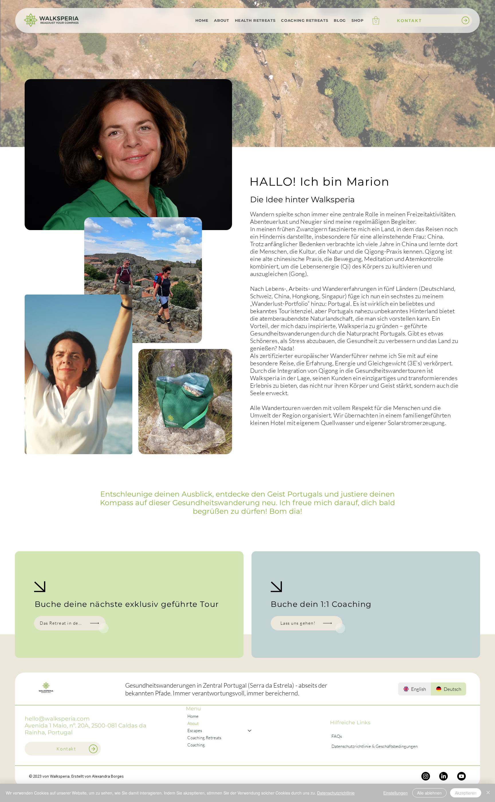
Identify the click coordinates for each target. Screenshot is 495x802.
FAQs (336, 736)
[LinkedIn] (443, 776)
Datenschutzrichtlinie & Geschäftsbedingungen (374, 746)
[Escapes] (250, 730)
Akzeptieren (465, 793)
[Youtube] (461, 776)
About (193, 723)
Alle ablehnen (429, 793)
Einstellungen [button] (395, 793)
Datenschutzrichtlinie (336, 793)
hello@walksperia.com (57, 718)
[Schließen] (488, 792)
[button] (221, 20)
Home (193, 716)
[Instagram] (425, 776)
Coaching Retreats (204, 737)
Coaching (196, 745)
